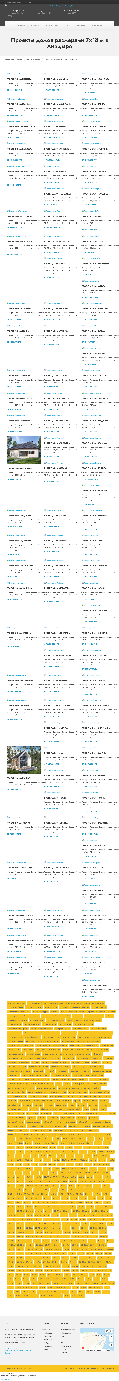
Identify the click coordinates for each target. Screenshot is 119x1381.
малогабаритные (14, 1105)
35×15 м (84, 1266)
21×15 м (99, 1215)
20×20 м (66, 1211)
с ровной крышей (49, 1024)
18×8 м (10, 1202)
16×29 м (38, 1185)
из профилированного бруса (19, 1011)
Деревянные (47, 1339)
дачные (58, 1083)
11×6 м (37, 1147)
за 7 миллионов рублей (17, 1096)
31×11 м (55, 1262)
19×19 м (107, 1202)
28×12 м (81, 1253)
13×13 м (70, 1156)
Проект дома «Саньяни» (19, 588)
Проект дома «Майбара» (94, 515)
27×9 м (63, 1253)
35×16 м (93, 1266)
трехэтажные (93, 1117)
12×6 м (10, 1156)
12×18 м (37, 1151)
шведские (11, 1113)
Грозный (19, 1347)
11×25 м (20, 1147)
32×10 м (82, 1262)
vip (80, 1113)
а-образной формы (85, 1122)
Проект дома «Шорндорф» (21, 126)
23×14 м (47, 1228)
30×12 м (11, 1262)
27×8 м (55, 1253)
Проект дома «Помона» (19, 79)
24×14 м (20, 1236)
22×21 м (66, 1224)
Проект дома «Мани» (55, 753)
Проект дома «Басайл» (56, 420)
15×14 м (70, 1173)
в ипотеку (11, 1083)
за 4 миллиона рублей (57, 1092)
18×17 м (97, 1194)
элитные (57, 1113)
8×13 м (87, 1283)
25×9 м (57, 1245)
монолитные (77, 1016)
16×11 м (107, 1177)
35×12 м (66, 1266)
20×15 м (20, 1211)
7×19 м (88, 1279)
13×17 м (105, 1156)
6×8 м (106, 1274)
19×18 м (98, 1202)
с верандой (64, 1062)
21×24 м (65, 1219)
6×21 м (67, 1274)
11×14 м (28, 1143)
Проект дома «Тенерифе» (20, 216)
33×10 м (19, 1266)
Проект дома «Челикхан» (95, 490)
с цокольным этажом (30, 1079)
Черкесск (27, 1347)
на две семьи (61, 1105)
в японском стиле (33, 1054)
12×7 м (18, 1156)
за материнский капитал (42, 1100)
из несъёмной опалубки (94, 1016)
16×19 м (73, 1181)
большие (93, 1079)
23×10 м (11, 1228)
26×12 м (84, 1245)
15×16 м (88, 1173)
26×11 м (75, 1245)
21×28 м (74, 1219)
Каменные (46, 1329)
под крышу (12, 1109)
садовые (53, 1109)
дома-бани (12, 1100)
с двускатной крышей (92, 1020)
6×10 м (84, 1270)
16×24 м (11, 1185)
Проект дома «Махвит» (19, 376)
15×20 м (20, 1177)
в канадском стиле (82, 1054)
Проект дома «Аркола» (56, 540)
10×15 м (79, 1134)
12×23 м (82, 1151)
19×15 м (71, 1202)
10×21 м (29, 1139)
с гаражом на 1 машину (17, 1066)
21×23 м (55, 1219)
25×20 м (11, 1245)
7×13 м (41, 1279)
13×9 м (34, 1164)
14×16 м (96, 1164)
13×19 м (19, 1160)
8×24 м (59, 1287)
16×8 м (63, 1185)
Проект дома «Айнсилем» (57, 149)
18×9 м (18, 1202)
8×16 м (111, 1283)
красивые (86, 1100)
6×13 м (108, 1270)
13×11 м (52, 1156)
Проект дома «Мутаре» (56, 915)
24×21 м (84, 1236)
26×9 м (75, 1249)
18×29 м (92, 1198)
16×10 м (98, 1177)
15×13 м (61, 1173)
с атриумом (108, 1058)
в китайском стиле (68, 1037)
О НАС (68, 25)
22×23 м (75, 1224)
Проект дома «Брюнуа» (56, 331)
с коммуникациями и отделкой (19, 1071)
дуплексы (41, 1117)
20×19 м (57, 1211)
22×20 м (56, 1224)
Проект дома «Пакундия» (95, 263)
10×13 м (61, 1134)
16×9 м (71, 1185)
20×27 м (20, 1215)
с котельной (38, 1071)
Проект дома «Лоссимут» (95, 705)
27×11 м (92, 1249)
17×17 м (37, 1190)
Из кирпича (48, 1336)
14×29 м (102, 1168)
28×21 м (11, 1257)
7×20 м (96, 1279)
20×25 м (11, 1215)
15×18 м (106, 1173)
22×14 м (20, 1224)
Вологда (8, 1353)
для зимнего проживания (96, 1083)
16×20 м (82, 1181)
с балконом (12, 1062)
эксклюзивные (46, 1113)
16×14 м (28, 1181)
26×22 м (38, 1249)
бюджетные (103, 1079)
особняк (102, 1113)
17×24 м (98, 1190)
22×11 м (100, 1219)
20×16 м (29, 1211)
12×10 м (69, 1147)
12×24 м (92, 1151)
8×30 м (92, 1287)
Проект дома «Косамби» (20, 867)
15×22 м (38, 1177)
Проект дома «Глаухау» (94, 940)
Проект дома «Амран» (93, 962)
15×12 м (53, 1173)
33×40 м (47, 1266)
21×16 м (108, 1215)
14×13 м (70, 1164)
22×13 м (11, 1224)
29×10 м (37, 1257)
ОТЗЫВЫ (81, 25)
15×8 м (81, 1177)
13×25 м (74, 1160)
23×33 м (57, 1232)
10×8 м (82, 1139)
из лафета (111, 1011)
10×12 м (52, 1134)
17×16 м (28, 1190)
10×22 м (38, 1139)
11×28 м (28, 1147)
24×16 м (38, 1236)
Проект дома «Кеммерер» (20, 680)
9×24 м (35, 1296)
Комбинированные (49, 1353)
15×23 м (47, 1177)
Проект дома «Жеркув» (94, 915)
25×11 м (46, 1240)
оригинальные (104, 1105)
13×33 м (102, 1160)
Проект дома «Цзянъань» (57, 104)
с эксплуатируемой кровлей (42, 1028)
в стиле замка (27, 1045)
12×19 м (46, 1151)
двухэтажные (81, 1117)
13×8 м (26, 1164)
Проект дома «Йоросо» (94, 845)
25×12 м (55, 1240)
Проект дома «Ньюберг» (56, 565)
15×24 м (56, 1177)
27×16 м (20, 1253)
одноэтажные (53, 1117)
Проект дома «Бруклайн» (20, 915)
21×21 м (46, 1219)
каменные (11, 1003)
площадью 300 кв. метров (18, 1134)
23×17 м (75, 1228)
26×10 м (66, 1245)
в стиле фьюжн (55, 1049)
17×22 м (80, 1190)
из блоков (21, 1003)
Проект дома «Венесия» (94, 655)
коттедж (22, 1117)
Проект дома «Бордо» (56, 376)
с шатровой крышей (63, 1028)
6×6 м (91, 1274)
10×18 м (106, 1134)
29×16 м (65, 1257)
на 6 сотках (73, 1126)
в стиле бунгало (14, 1045)
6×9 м (10, 1279)
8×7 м (106, 1287)
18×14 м (70, 1194)
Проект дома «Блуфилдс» (95, 79)
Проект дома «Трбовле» (56, 588)
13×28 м (92, 1160)
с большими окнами (50, 1062)
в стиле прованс (14, 1049)
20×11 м (90, 1207)
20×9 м (46, 1215)
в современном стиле (64, 1054)
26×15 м (102, 1245)
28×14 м (99, 1253)
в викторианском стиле (50, 1032)
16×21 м (91, 1181)
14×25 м (74, 1168)
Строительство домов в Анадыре (18, 1368)
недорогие (93, 1105)
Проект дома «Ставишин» (57, 705)
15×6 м (65, 1177)
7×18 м (80, 1279)
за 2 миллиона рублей (16, 1092)
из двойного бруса (40, 1011)
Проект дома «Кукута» (56, 728)
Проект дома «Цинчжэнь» (20, 940)
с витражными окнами (80, 1062)
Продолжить (5, 1379)
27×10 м (83, 1249)
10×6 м (66, 1139)
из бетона (110, 1016)
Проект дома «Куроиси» (19, 962)
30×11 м (110, 1257)
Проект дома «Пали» (55, 515)
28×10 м (71, 1253)
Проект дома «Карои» (55, 962)
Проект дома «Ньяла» (93, 331)
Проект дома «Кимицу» (94, 241)
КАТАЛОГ (35, 25)
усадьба (111, 1113)
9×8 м (74, 1296)
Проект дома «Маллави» (95, 149)
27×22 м (46, 1253)
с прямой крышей (14, 1024)
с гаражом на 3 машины (60, 1066)
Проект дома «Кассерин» (95, 633)
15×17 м (97, 1173)
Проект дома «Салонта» (20, 705)
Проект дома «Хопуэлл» (57, 867)
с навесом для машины (102, 1071)
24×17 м (47, 1236)
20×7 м (29, 1215)
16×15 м (37, 1181)
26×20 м (29, 1249)
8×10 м (63, 1283)
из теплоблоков (51, 1007)
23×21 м (11, 1232)
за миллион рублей (92, 1088)
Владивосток (10, 1350)
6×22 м (76, 1274)
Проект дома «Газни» (18, 331)
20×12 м (99, 1207)
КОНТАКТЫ (97, 25)
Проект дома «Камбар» (19, 778)
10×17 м (97, 1134)
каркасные (46, 1016)
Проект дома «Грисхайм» (57, 775)
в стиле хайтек (48, 1054)
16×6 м (47, 1185)
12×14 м (104, 1147)
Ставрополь (9, 1347)
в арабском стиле (14, 1032)
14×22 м (47, 1168)
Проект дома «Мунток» (56, 241)
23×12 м (29, 1228)
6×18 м (43, 1274)
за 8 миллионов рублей (38, 1096)
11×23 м (107, 1143)
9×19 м (97, 1291)
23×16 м (66, 1228)
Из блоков (48, 1333)
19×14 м (62, 1202)
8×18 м (18, 1287)
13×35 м (111, 1160)
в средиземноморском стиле (73, 1041)
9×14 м (57, 1291)
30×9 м (38, 1262)
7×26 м (27, 1283)
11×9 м (60, 1147)
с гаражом (96, 1062)
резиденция (12, 1117)
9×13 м (49, 1291)
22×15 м (29, 1224)
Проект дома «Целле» (93, 104)
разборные (34, 1109)
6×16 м (27, 1274)
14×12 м (61, 1164)
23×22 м (20, 1232)
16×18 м (64, 1181)
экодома (20, 1113)
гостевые (41, 1083)
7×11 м (25, 1279)
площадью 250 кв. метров (87, 1130)
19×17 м (89, 1202)
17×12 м (97, 1185)
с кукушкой (50, 1071)
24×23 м (103, 1236)
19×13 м (53, 1202)
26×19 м (20, 1249)
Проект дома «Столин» (19, 633)
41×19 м (75, 1270)
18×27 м (83, 1198)
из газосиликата (83, 1003)
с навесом (86, 1071)
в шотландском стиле (16, 1054)
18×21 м (29, 1198)
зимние (57, 1100)
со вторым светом (59, 1079)
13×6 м (10, 1164)
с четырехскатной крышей (17, 1020)
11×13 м (19, 1143)
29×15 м (56, 1257)
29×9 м (92, 1257)
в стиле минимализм (90, 1045)
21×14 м (90, 1215)
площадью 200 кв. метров (64, 1130)
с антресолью (95, 1058)
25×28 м (39, 1245)
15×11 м (44, 1173)
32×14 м (100, 1262)
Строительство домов (13, 59)
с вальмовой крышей (32, 1024)
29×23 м (83, 1257)
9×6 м (59, 1296)
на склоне (49, 1126)
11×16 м (45, 1143)
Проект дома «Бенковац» (57, 655)
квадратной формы (102, 1122)
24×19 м (65, 1236)
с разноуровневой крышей (18, 1028)
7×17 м (72, 1279)
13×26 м (83, 1160)
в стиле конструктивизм (58, 1045)
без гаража (107, 1062)
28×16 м (108, 1253)
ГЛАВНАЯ (21, 25)
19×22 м (29, 1207)
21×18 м (19, 1219)
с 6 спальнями (68, 1058)
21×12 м (72, 1215)
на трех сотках (60, 1126)
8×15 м (103, 1283)
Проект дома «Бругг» (55, 171)
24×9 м (28, 1240)
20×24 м (104, 1211)
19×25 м (47, 1207)
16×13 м (20, 1181)
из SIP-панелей (58, 1016)
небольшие (82, 1105)
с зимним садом (79, 1066)
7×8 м (48, 1283)
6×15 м (18, 1274)
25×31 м (48, 1245)
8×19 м (26, 1287)
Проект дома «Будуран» (19, 515)
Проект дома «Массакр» (95, 398)
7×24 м (18, 1283)
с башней (35, 1062)
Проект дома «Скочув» (19, 823)
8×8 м (10, 1291)
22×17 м (47, 1224)
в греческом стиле (15, 1037)
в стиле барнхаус (94, 1041)
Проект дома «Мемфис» (56, 308)
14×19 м (19, 1168)
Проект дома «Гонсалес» (20, 398)
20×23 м (95, 1211)
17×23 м (89, 1190)
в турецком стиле (82, 1049)
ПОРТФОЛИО (52, 25)
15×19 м (11, 1177)
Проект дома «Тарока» (56, 680)
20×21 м (76, 1211)
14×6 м (110, 1168)
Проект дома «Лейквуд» (94, 468)
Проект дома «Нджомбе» (57, 194)
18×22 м (37, 1198)
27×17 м (28, 1253)
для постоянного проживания (70, 1088)
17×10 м (80, 1185)
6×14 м (10, 1274)
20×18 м (48, 1211)
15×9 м (89, 1177)
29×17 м (74, 1257)
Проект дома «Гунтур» (56, 263)
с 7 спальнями (82, 1058)
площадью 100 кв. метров (18, 1130)
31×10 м (46, 1262)
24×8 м (20, 1240)
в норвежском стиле (15, 1041)
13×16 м (96, 1156)
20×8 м (38, 1215)
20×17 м (38, 1211)
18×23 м (46, 1198)
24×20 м (75, 1236)
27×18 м (37, 1253)
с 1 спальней (97, 1054)
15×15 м (79, 1173)
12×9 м (34, 1156)
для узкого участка (35, 1126)
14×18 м (11, 1168)
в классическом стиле (86, 1037)
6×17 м (35, 1274)
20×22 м (85, 1211)
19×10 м (26, 1202)
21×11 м (64, 1215)
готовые (50, 1083)
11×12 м (11, 1143)
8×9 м (17, 1291)
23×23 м (29, 1232)
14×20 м (28, 1168)
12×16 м (20, 1151)
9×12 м (41, 1291)
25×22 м (20, 1245)
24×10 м (84, 1232)
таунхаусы (31, 1117)
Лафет (46, 1349)
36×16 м (20, 1270)
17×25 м (107, 1190)
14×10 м (43, 1164)
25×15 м (82, 1240)
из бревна (54, 1011)
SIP (63, 1336)
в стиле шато (68, 1049)
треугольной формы (15, 1122)
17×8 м (19, 1194)
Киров (28, 1350)
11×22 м (98, 1143)
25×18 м (110, 1240)
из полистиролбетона (34, 1007)
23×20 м (102, 1228)
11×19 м (71, 1143)
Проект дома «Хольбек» (94, 376)
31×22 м (73, 1262)
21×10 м (55, 1215)
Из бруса (47, 1343)
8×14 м (95, 1283)
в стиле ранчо (41, 1049)
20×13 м (108, 1207)
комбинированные (15, 1016)
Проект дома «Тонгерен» (57, 633)
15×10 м (35, 1173)
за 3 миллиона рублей (37, 1092)
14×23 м (56, 1168)
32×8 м (10, 1266)
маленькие (104, 1100)
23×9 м (76, 1232)
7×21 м (104, 1279)
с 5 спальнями (54, 1058)
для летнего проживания (46, 1088)
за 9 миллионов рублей (59, 1096)
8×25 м (67, 1287)
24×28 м (11, 1240)
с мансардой (62, 1071)
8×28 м (83, 1287)
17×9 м (27, 1194)
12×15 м (11, 1151)
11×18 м (63, 1143)
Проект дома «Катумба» (19, 149)
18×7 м (108, 1198)
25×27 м (29, 1245)
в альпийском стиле (80, 1028)
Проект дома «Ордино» (94, 443)
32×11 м (91, 1262)
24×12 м (103, 1232)
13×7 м (18, 1164)
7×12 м (33, 1279)
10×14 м (70, 1134)
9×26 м (44, 1296)
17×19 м (54, 1190)
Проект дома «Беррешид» (95, 194)
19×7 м (56, 1207)
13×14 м (79, 1156)
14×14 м (79, 1164)
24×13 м (11, 1236)
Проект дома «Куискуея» (20, 565)
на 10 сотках (85, 1126)
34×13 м (56, 1266)
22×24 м (84, 1224)
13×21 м (38, 1160)
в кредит (20, 1083)
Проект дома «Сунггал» (94, 680)
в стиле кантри (41, 1045)
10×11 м (43, 1134)
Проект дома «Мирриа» (56, 126)
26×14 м (93, 1245)
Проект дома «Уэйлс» (55, 798)
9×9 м (81, 1296)
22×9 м (110, 1224)
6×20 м (59, 1274)
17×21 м (72, 1190)
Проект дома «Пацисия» (95, 823)
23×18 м (84, 1228)
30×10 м (101, 1257)
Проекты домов (33, 59)
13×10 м (43, 1156)
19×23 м (38, 1207)
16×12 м (11, 1181)
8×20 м (34, 1287)
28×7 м (29, 1257)
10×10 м (34, 1134)
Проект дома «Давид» (93, 890)
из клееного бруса (99, 1007)
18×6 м (100, 1198)
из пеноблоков (98, 1003)
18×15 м (79, 1194)
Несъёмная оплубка (66, 1347)
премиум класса (90, 1113)
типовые (94, 1109)
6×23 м (84, 1274)
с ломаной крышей (74, 1020)
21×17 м (11, 1219)
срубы (78, 1109)
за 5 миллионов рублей (78, 1092)
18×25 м (65, 1198)
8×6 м (99, 1287)
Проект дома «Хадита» (94, 171)
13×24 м (65, 1160)
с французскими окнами (93, 1075)
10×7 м (74, 1139)
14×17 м (105, 1164)
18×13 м (61, 1194)
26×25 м (57, 1249)
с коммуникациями (95, 1066)
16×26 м (29, 1185)
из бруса (85, 1007)
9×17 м (81, 1291)
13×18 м (11, 1160)
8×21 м (42, 1287)
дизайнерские (78, 1083)
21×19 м (28, 1219)
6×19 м (51, 1274)
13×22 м (47, 1160)
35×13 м (75, 1266)
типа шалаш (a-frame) (101, 1096)
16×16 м (46, 1181)
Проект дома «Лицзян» (94, 353)
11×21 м (89, 1143)
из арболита (70, 1003)
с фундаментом (14, 1079)
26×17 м (11, 1249)
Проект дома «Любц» (93, 216)
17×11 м (88, 1185)
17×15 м (19, 1190)
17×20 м (63, 1190)
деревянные (75, 1007)
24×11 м (94, 1232)
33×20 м (37, 1266)
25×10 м (36, 1240)
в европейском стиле (32, 1037)
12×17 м (28, 1151)
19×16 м (80, 1202)
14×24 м (65, 1168)
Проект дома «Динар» (93, 286)
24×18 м (56, 1236)
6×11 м (92, 1270)
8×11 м (71, 1283)
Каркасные (66, 1333)
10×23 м (47, 1139)
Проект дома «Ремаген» (56, 398)
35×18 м (102, 1266)
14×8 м (18, 1173)
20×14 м (11, 1211)
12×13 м (95, 1147)
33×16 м (28, 1266)
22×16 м (38, 1224)
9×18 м (89, 1291)
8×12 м (79, 1283)
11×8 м (52, 1147)
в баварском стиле (31, 1032)
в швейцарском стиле (99, 1049)
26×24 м (48, 1249)
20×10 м (81, 1207)
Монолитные (66, 1343)
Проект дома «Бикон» (93, 798)
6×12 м (100, 1270)
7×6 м (34, 1283)
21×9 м (83, 1219)
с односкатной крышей (55, 1020)
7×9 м (55, 1283)
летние (94, 1100)
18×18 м (105, 1194)
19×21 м (20, 1207)
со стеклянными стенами (78, 1079)
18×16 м (88, 1194)
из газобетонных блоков (37, 1003)
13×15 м (87, 1156)
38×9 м (57, 1270)
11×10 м (99, 1139)
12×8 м (26, 1156)
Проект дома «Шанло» (94, 753)
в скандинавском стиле (50, 1041)
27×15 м (11, 1253)
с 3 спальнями (27, 1058)
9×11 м (33, 1291)
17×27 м (11, 1194)
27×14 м (110, 1249)
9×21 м (10, 1296)
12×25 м (101, 1151)
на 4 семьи (49, 1105)
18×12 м (53, 1194)
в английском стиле (98, 1028)
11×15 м (37, 1143)
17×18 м (45, 1190)
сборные (44, 1109)
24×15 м (29, 1236)
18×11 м (44, 1194)
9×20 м (106, 1291)
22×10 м (91, 1219)
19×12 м (44, 1202)
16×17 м (55, 1181)
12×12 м (86, 1147)
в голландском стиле (86, 1032)
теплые (86, 1109)
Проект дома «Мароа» (18, 420)
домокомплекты (25, 1100)
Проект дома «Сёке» (92, 540)
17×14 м (11, 1190)
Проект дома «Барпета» (94, 867)
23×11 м (20, 1228)
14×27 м (92, 1168)
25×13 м (64, 1240)
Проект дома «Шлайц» (56, 823)
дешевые (67, 1083)
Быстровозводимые (68, 1329)
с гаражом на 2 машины (38, 1066)
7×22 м (10, 1283)
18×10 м (35, 1194)
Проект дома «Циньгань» (95, 308)
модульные (38, 1105)
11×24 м (11, 1147)
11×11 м (108, 1139)
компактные (66, 1100)
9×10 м (25, 1291)
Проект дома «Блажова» (20, 171)
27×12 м (101, 1249)
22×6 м (94, 1224)
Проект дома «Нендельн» (95, 420)
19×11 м (36, 1202)
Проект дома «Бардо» (93, 588)
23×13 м (38, 1228)
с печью (46, 1075)
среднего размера (66, 1109)
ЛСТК (68, 1016)
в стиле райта (28, 1049)
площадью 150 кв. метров (41, 1130)
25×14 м (73, 1240)
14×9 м (26, 1173)
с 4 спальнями (41, 1058)
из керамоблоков (56, 1003)
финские (102, 1109)
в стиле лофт (75, 1045)
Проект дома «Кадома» (56, 79)
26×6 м (66, 1249)
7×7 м (41, 1283)
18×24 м (56, 1198)
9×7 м (67, 1296)
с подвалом (56, 1075)
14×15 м (87, 1164)
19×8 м (64, 1207)
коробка (77, 1100)
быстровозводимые (32, 1016)
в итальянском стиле (51, 1037)
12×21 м (64, 1151)
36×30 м (29, 1270)
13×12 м (61, 1156)
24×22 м (93, 1236)
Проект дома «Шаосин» (19, 241)
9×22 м (19, 1296)
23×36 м (67, 1232)
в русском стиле (32, 1041)
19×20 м (11, 1207)
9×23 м (27, 1296)
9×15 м (65, 1291)
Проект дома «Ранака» (94, 126)
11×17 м (54, 1143)
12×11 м (78, 1147)
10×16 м (88, 1134)
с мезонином (74, 1071)
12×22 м (73, 1151)
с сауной (66, 1075)
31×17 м (64, 1262)
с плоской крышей (37, 1020)
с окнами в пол (14, 1075)
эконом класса (32, 1113)
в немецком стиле (104, 1037)
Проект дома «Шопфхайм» (96, 728)
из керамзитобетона (15, 1007)
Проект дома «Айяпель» (94, 565)
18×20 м (19, 1198)
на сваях (72, 1105)
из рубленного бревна (96, 1011)
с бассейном (24, 1062)
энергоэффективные (69, 1113)
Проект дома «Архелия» (19, 468)
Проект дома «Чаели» (93, 775)
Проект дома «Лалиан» (56, 940)
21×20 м (37, 1219)
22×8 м (102, 1224)
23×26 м (39, 1232)
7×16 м (65, 1279)
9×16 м (73, 1291)
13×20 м (28, 1160)
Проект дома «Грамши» (19, 104)
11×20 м (80, 1143)
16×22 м (100, 1181)
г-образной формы (67, 1122)
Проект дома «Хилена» (19, 308)
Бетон (64, 1352)
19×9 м (72, 1207)
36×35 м (48, 1270)
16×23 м (109, 1181)
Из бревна (48, 1346)
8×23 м (51, 1287)
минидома (27, 1105)
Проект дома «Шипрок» (94, 985)
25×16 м (91, 1240)
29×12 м (46, 1257)
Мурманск (20, 1350)
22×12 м (109, 1219)
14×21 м (38, 1168)
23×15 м (56, 1228)
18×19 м (11, 1198)
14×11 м (52, 1164)
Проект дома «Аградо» (56, 468)
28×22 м (20, 1257)
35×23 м (11, 1270)
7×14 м (49, 1279)
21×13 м (81, 1215)
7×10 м (17, 1279)
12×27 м (110, 1151)
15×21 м (29, 1177)
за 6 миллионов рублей (99, 1092)
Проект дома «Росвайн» (57, 443)
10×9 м (90, 1139)
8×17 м (10, 1287)
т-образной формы (50, 1122)
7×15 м (57, 1279)
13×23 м (56, 1160)
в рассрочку (31, 1083)
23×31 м (48, 1232)
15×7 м (73, 1177)
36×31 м (39, 1270)
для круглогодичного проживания (21, 1088)
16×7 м (55, 1185)
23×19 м (93, 1228)
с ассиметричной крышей (84, 1024)
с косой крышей (65, 1024)
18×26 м (74, 1198)
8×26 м (75, 1287)
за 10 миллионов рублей (81, 1096)
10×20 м (20, 1139)
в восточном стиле (68, 1032)
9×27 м (52, 1296)
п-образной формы (33, 1122)
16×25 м (20, 1185)
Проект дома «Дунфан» (19, 540)
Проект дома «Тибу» (55, 216)
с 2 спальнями (13, 1058)
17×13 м (106, 1185)
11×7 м (45, 1147)
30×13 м (20, 1262)
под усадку (22, 1109)
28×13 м (90, 1253)
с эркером (45, 1079)
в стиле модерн (107, 1045)
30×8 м (29, 1262)
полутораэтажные (67, 1117)
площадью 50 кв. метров (102, 1126)
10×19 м (11, 1139)
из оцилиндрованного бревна (73, 1011)
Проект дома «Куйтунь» (94, 610)
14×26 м (83, 1168)
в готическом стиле (104, 1032)
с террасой (77, 1075)
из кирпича (64, 1007)
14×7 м (10, 1173)
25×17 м (101, 1240)
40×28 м (66, 1270)
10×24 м (57, 1139)
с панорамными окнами (31, 1075)
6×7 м (99, 1274)
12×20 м (55, 1151)
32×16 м (109, 1262)
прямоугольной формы (16, 1126)
